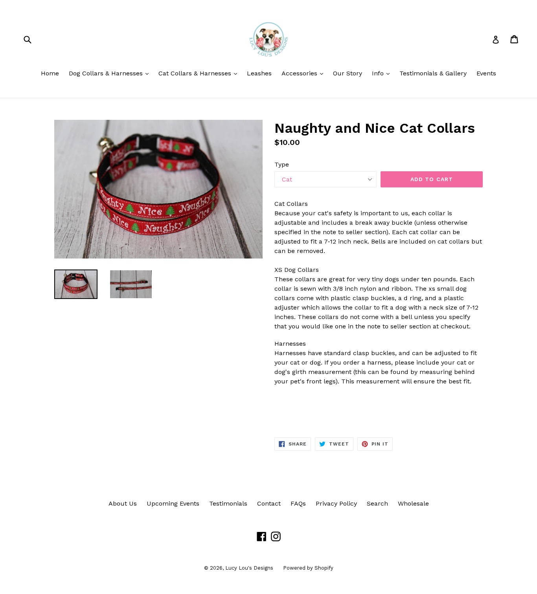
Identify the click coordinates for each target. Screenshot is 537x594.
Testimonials (228, 503)
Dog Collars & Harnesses (111, 73)
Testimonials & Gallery (433, 73)
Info (383, 73)
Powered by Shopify (308, 568)
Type (281, 164)
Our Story (347, 73)
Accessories (304, 73)
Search (377, 503)
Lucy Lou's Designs (249, 568)
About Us (123, 503)
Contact (269, 503)
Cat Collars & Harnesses (199, 73)
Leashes (259, 73)
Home (50, 73)
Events (486, 73)
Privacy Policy (336, 503)
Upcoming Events (173, 503)
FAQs (298, 503)
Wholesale (413, 503)
